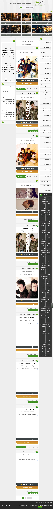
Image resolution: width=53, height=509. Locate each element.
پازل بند (49, 237)
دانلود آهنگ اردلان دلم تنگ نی (9, 106)
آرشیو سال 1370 (11, 44)
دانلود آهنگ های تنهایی (46, 127)
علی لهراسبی (48, 287)
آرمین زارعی (48, 199)
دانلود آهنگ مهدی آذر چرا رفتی (9, 118)
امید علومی (43, 216)
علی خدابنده (43, 281)
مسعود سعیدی (49, 327)
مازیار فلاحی (43, 303)
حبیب (49, 247)
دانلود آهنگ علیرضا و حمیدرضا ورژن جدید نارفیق (27, 360)
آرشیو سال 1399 (4, 73)
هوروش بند (48, 351)
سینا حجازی (48, 271)
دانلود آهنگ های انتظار (46, 120)
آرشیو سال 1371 (4, 44)
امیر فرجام (48, 223)
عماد (49, 295)
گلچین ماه (10, 3)
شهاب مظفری (48, 278)
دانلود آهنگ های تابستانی (46, 105)
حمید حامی (43, 252)
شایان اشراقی (48, 276)
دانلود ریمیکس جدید (47, 47)
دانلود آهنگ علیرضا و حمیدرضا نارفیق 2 (29, 48)
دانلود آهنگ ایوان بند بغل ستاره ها (8, 116)
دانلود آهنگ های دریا (47, 118)
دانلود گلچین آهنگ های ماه (46, 58)
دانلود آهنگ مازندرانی (47, 164)
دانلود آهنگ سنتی (47, 70)
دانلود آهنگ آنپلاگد (47, 66)
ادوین (44, 208)
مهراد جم (43, 338)
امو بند (44, 212)
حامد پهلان (48, 243)
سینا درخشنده (43, 271)
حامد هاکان (43, 243)
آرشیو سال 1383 (4, 56)
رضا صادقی (43, 259)
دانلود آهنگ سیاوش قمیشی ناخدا (8, 101)
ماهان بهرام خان (43, 306)
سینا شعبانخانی (48, 273)
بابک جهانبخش (43, 229)
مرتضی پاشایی (42, 324)
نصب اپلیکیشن (49, 502)
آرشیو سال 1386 (11, 61)
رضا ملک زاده (48, 261)
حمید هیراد (48, 256)
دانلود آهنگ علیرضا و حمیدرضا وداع (29, 136)
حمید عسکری (43, 254)
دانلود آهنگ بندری (47, 152)
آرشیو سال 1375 (4, 48)
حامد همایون (48, 245)
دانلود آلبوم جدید (47, 44)
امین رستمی (48, 225)
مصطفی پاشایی (43, 330)
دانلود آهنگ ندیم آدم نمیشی (9, 114)
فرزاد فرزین (43, 299)
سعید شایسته (43, 267)
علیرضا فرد (43, 289)
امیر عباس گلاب (48, 220)
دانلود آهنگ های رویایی (46, 130)
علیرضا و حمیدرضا (27, 39)
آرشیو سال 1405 (4, 80)
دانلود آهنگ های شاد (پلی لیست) (45, 97)
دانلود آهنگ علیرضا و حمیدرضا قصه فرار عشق (28, 93)
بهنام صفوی (48, 234)
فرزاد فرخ (49, 299)
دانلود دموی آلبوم (47, 68)
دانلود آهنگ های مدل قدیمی (46, 137)
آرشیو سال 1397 (4, 71)
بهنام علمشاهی (43, 235)
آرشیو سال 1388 (11, 63)
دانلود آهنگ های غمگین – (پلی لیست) (45, 93)
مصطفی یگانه (48, 333)
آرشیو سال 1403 (4, 78)
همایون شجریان (43, 349)
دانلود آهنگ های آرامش (46, 132)
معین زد (43, 333)
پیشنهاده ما (19, 3)
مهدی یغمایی (48, 338)
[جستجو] (21, 7)
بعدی (30, 498)
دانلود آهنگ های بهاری (46, 103)
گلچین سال (14, 3)
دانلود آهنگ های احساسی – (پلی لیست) (45, 89)
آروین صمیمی (48, 201)
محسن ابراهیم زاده (48, 313)
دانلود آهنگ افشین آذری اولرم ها (9, 112)
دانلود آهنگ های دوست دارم (45, 135)
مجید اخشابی (48, 308)
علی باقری (48, 281)
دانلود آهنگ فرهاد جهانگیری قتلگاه (8, 89)
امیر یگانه (43, 223)
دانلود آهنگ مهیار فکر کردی (9, 99)
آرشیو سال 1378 (11, 52)
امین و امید (48, 227)
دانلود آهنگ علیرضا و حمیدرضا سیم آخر (29, 181)
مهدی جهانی (43, 335)
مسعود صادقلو (43, 327)
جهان (49, 241)
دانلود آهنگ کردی (47, 159)
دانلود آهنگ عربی (47, 174)
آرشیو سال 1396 (11, 71)
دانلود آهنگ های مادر (47, 142)
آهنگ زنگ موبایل (47, 190)
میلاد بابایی (43, 340)
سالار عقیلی (48, 265)
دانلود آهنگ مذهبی (47, 147)
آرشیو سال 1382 (11, 56)
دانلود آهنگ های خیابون (46, 139)
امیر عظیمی (43, 219)
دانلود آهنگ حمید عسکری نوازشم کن (8, 110)
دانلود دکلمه (48, 61)
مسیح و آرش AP (48, 330)
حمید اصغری (48, 252)
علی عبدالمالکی (43, 284)
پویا (44, 237)
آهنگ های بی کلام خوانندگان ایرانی (45, 182)
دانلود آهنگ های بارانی (46, 113)
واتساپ (2, 507)
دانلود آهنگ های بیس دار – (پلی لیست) (45, 85)
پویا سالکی (43, 239)
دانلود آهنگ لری (47, 169)
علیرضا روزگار (43, 287)
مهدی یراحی (43, 337)
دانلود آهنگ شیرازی (47, 166)
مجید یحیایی (43, 310)
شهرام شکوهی (43, 279)
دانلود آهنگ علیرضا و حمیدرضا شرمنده (29, 406)
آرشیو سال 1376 (11, 50)
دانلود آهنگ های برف (47, 115)
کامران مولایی (48, 301)
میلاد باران (48, 342)
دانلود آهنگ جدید (28, 3)
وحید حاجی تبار (43, 352)
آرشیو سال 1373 (4, 46)
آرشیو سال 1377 (4, 50)
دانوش (44, 256)
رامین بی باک (43, 258)
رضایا (49, 263)
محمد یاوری (43, 319)
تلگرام (9, 507)
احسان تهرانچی (49, 204)
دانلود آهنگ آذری (47, 149)
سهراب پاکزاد (43, 269)
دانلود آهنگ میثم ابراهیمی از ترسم (8, 108)
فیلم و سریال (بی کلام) (46, 185)
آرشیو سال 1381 (4, 54)
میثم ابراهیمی (48, 340)
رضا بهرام (49, 259)
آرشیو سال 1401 (4, 76)
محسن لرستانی (49, 316)
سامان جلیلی (43, 265)
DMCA (37, 502)
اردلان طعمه (43, 210)
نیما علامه (43, 346)
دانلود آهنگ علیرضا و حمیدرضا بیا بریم (29, 268)
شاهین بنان (43, 273)
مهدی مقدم (48, 337)
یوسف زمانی (43, 355)
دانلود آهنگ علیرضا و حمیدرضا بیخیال (29, 451)
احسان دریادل (48, 206)
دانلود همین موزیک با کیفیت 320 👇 (26, 83)
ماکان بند (49, 305)
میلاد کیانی (43, 342)
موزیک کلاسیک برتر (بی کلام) (46, 179)
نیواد (49, 348)
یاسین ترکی (48, 355)
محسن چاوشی (42, 312)
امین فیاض (43, 225)
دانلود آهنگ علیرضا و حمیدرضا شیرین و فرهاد (28, 314)
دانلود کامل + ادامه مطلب (22, 88)
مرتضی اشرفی (48, 324)
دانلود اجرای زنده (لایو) (47, 75)
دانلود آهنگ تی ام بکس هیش (9, 86)
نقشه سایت (44, 502)
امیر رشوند (43, 218)
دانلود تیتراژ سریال (47, 73)
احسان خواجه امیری (43, 204)
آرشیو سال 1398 (11, 73)
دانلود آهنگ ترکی (47, 157)
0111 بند (49, 197)
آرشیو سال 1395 (4, 69)
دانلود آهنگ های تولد (47, 144)
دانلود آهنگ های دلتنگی (46, 125)
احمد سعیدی (43, 206)
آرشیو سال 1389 (4, 63)
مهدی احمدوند (48, 335)
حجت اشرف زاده (43, 248)
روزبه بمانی (43, 263)
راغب (49, 258)
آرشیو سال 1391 (4, 65)
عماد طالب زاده (43, 296)
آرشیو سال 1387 (4, 61)
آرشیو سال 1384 (11, 58)
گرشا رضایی (43, 301)
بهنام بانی (43, 232)
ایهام (44, 227)
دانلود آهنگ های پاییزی (46, 108)
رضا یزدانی (43, 261)
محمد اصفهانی (48, 319)
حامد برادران (43, 241)
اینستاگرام (6, 507)
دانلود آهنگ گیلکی (47, 161)
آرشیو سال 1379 (4, 52)
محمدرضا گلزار (48, 321)
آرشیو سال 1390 (11, 65)
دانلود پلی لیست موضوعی (46, 78)
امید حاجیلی (43, 214)
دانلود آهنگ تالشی (47, 171)
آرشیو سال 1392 (11, 67)
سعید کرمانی (48, 269)
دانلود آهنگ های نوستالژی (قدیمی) (45, 53)
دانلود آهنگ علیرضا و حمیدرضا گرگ (30, 225)
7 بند (44, 197)
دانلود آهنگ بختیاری (47, 154)
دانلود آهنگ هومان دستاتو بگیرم (8, 103)
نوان (49, 346)
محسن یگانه (43, 315)
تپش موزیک (40, 506)
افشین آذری (48, 212)
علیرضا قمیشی (48, 292)
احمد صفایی (48, 208)
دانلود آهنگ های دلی (47, 63)
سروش (49, 267)
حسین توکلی (48, 250)
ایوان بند (49, 228)
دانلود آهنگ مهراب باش (10, 95)
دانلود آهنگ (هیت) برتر (46, 49)
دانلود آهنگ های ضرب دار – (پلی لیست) (45, 81)
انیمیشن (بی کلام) (47, 188)
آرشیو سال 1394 (11, 69)
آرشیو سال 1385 (4, 58)
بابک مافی (48, 232)
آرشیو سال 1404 (11, 80)
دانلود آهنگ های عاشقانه (46, 100)
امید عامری (48, 216)
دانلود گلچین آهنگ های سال (46, 56)
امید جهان (48, 214)
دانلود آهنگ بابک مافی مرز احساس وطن (8, 97)
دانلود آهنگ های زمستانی (46, 110)
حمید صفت (48, 254)
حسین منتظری (42, 250)
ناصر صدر (49, 344)
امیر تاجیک (48, 218)
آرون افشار (43, 199)
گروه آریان (48, 303)
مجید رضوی (48, 310)
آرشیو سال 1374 (11, 48)
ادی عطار (49, 210)
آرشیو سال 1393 (4, 67)
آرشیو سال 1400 (11, 76)
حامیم (44, 245)
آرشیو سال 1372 (11, 46)
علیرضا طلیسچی (49, 289)
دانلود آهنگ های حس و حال (46, 122)
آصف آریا (43, 201)
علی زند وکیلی (48, 283)
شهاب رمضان (43, 276)
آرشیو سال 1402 (11, 78)
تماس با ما (40, 502)
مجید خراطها (43, 308)
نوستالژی (23, 3)
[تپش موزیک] (38, 3)
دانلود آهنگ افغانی (47, 176)
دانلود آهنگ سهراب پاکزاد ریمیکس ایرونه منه (8, 92)
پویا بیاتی (49, 239)
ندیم (44, 344)
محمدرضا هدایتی (43, 322)
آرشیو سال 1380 (11, 54)
